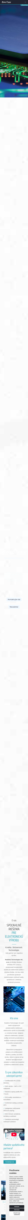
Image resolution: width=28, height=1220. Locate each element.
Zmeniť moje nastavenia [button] (16, 1213)
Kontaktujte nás (14, 599)
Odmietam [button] (17, 1209)
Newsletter (14, 607)
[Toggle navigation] (25, 2)
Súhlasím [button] (16, 1206)
